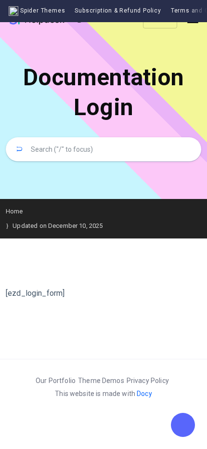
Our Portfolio (56, 380)
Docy (144, 393)
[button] (183, 425)
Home (14, 211)
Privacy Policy (148, 380)
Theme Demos (101, 380)
